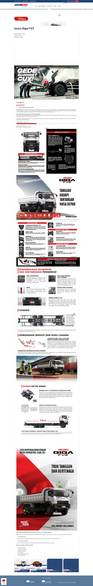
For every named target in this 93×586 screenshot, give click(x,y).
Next (46, 128)
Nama (17, 125)
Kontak (17, 127)
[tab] (59, 18)
